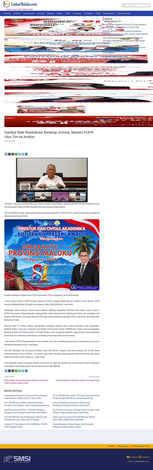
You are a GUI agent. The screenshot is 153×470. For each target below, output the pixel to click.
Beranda (7, 13)
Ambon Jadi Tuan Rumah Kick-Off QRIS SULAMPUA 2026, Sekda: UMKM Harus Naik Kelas (74, 418)
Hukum (59, 13)
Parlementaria (108, 13)
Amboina (17, 13)
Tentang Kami (123, 446)
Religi (98, 13)
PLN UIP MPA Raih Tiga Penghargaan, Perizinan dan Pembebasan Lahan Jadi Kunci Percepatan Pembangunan (25, 418)
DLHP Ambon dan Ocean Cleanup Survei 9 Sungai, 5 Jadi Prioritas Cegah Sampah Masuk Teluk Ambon (76, 411)
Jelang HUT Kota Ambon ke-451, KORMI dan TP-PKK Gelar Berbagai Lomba (25, 425)
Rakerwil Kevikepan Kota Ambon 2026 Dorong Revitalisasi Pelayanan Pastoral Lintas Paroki (71, 404)
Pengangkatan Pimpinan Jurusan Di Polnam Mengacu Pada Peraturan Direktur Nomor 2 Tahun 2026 (26, 397)
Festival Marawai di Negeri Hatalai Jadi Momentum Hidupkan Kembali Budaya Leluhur (73, 425)
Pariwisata (77, 13)
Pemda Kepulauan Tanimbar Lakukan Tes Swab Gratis (77, 380)
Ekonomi (50, 13)
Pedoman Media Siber (140, 446)
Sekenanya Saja (123, 13)
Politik (67, 13)
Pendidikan (88, 13)
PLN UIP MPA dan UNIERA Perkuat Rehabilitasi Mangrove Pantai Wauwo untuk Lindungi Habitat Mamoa (26, 404)
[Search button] (124, 5)
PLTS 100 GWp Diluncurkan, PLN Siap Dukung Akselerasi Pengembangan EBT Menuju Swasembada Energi (76, 397)
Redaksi (111, 446)
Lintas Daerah (28, 13)
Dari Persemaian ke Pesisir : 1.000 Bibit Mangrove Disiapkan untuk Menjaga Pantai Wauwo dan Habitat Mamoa (25, 411)
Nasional (40, 13)
